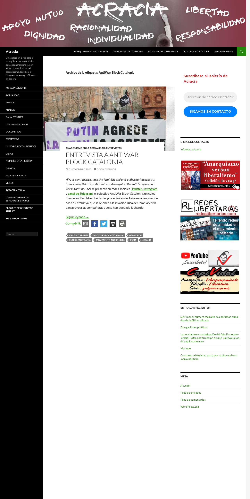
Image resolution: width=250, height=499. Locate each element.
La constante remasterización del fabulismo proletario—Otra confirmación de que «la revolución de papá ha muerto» (209, 338)
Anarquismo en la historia (128, 51)
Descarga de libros (17, 124)
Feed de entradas (190, 392)
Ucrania (146, 240)
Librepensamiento (224, 51)
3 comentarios (106, 169)
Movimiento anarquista (110, 240)
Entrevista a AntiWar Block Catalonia (102, 158)
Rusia (133, 240)
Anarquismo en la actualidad (90, 51)
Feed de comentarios (193, 399)
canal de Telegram (80, 193)
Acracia (12, 51)
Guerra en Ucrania (80, 240)
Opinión (10, 168)
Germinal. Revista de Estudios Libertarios (17, 199)
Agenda (10, 102)
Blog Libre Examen (16, 218)
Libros (9, 153)
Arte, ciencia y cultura (196, 51)
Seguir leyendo (77, 217)
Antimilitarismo (78, 235)
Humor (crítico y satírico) (21, 146)
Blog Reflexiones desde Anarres (19, 210)
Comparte (73, 223)
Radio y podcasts (16, 175)
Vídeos (9, 183)
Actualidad (12, 95)
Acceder (185, 385)
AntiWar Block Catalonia (108, 235)
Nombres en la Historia (19, 161)
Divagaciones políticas (194, 327)
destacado (135, 235)
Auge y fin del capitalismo (163, 51)
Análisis (10, 110)
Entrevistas (114, 148)
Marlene (185, 348)
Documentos (13, 131)
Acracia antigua (15, 190)
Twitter (137, 189)
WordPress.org (189, 406)
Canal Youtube (14, 117)
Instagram (150, 189)
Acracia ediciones (16, 88)
